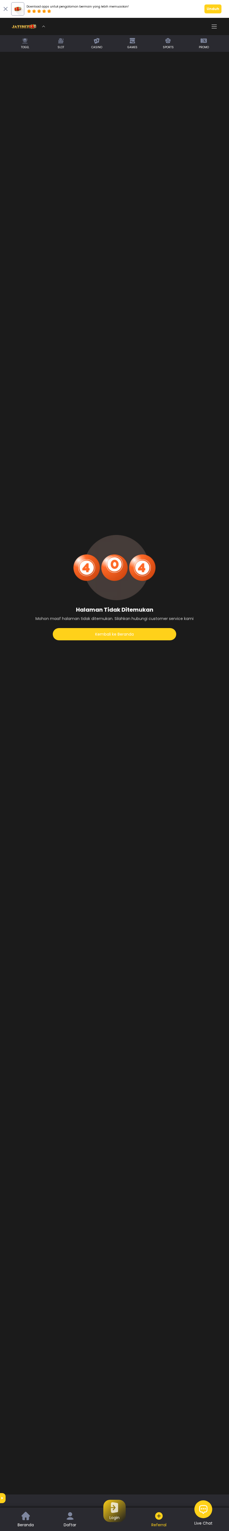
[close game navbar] (43, 26)
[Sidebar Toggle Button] (214, 26)
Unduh (213, 8)
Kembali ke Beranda (114, 634)
